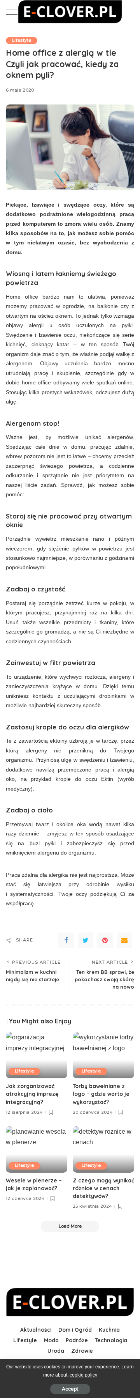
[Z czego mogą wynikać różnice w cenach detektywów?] (103, 1149)
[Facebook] (66, 940)
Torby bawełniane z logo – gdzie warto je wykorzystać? (101, 1094)
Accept (70, 1389)
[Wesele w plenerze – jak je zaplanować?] (36, 1149)
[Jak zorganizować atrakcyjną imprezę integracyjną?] (36, 1055)
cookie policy (83, 1375)
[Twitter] (85, 940)
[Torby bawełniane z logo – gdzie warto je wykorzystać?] (103, 1055)
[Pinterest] (105, 940)
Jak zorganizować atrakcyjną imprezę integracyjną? (32, 1094)
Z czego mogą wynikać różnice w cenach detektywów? (103, 1188)
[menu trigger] (15, 11)
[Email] (124, 940)
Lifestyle (21, 40)
